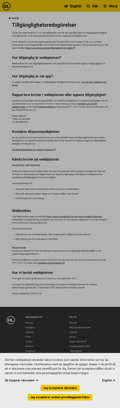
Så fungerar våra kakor (20, 380)
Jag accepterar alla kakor (60, 388)
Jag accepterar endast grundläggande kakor (60, 397)
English (107, 380)
